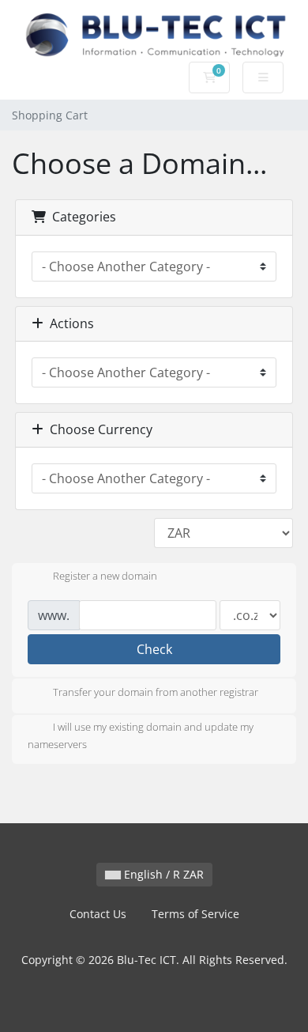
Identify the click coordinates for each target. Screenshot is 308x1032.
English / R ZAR (162, 874)
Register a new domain (105, 576)
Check (154, 649)
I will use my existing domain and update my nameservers (141, 735)
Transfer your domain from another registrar (155, 692)
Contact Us (97, 913)
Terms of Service (195, 913)
